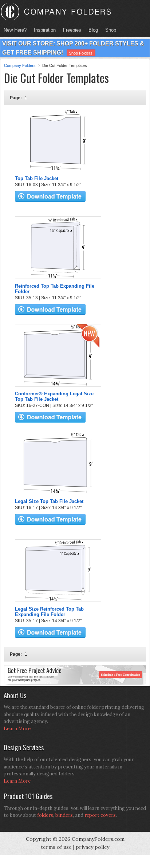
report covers (100, 815)
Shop (109, 30)
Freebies (70, 30)
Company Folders (20, 65)
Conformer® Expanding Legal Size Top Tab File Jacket (54, 396)
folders (45, 815)
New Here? (15, 30)
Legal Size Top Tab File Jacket (49, 501)
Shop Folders (80, 53)
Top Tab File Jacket (36, 178)
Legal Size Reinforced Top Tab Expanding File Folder (49, 611)
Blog (93, 30)
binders (64, 815)
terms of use (56, 847)
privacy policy (92, 847)
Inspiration (45, 30)
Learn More (17, 729)
